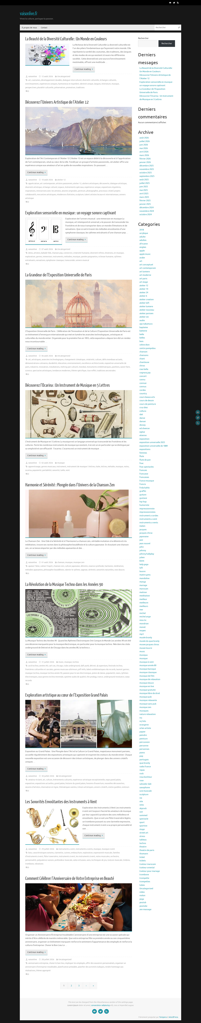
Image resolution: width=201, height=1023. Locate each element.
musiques (143, 711)
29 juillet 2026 (48, 849)
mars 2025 (144, 197)
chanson (60, 562)
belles (142, 338)
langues (97, 84)
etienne (143, 435)
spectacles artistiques (42, 370)
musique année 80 (147, 665)
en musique (119, 253)
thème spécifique (78, 370)
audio (142, 320)
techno (76, 662)
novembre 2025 (146, 169)
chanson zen (58, 566)
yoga (141, 899)
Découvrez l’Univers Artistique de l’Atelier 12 (57, 102)
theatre (142, 846)
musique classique (148, 672)
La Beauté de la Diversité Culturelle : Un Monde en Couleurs (66, 38)
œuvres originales (69, 191)
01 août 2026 (47, 562)
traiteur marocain (147, 864)
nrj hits (142, 721)
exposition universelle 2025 (152, 442)
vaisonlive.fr (28, 13)
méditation (118, 566)
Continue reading (83, 69)
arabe (142, 257)
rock (141, 773)
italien (142, 526)
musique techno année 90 (51, 673)
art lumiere (144, 271)
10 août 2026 (47, 180)
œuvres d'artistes (32, 787)
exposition (29, 783)
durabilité (53, 363)
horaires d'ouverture (95, 783)
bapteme (143, 327)
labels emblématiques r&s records (100, 669)
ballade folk (46, 253)
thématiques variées (68, 787)
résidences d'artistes (66, 194)
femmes (143, 453)
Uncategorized (63, 76)
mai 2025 (143, 190)
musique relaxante (148, 700)
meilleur (143, 599)
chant (142, 358)
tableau (143, 839)
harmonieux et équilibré (68, 84)
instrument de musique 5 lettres (81, 466)
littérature (106, 84)
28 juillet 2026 (48, 959)
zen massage (145, 909)
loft (141, 568)
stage (142, 829)
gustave (143, 498)
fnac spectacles (146, 467)
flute (141, 456)
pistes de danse (98, 673)
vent (68, 470)
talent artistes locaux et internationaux (101, 194)
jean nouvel (144, 543)
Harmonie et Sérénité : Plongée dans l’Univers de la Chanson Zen (70, 485)
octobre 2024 (145, 214)
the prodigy (92, 677)
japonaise (143, 536)
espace (61, 187)
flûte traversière (51, 856)
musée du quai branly (149, 641)
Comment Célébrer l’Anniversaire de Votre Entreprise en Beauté (69, 878)
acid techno (33, 666)
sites (141, 805)
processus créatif (106, 191)
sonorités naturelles (105, 570)
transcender (70, 260)
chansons (143, 355)
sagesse (84, 570)
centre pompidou (147, 348)
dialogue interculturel (72, 80)
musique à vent (108, 849)
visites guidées (114, 787)
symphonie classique (55, 260)
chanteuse (144, 362)
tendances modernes (61, 370)
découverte (104, 183)
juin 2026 (143, 145)
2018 (141, 230)
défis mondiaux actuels (112, 359)
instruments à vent (67, 856)
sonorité (56, 470)
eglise (142, 432)
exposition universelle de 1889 (153, 446)
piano (142, 752)
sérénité (92, 570)
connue (142, 383)
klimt (141, 561)
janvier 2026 (145, 162)
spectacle (143, 819)
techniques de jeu (99, 860)
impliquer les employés (75, 963)
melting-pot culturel (69, 367)
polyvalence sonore (45, 860)
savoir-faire (125, 367)
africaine (143, 243)
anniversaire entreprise (38, 963)
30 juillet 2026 (48, 776)
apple (142, 250)
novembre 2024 (146, 211)
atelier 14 (143, 289)
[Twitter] (174, 3)
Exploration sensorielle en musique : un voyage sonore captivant (70, 213)
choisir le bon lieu (56, 963)
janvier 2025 (145, 204)
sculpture (79, 194)
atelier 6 (143, 296)
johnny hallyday (146, 554)
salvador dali (145, 784)
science (28, 370)
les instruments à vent (85, 856)
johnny (142, 550)
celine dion (144, 345)
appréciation (33, 183)
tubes (142, 885)
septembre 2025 (146, 176)
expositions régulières (111, 187)
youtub (142, 902)
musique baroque (147, 669)
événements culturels (62, 780)
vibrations (39, 864)
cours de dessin (146, 400)
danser (142, 421)
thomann (143, 853)
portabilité (47, 470)
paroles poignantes (89, 256)
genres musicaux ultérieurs (65, 669)
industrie (34, 367)
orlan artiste (145, 728)
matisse (143, 592)
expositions (144, 449)
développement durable (51, 80)
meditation (144, 595)
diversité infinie (97, 253)
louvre (142, 571)
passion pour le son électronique (77, 673)
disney (142, 425)
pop (141, 756)
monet (142, 627)
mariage (143, 585)
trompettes (144, 881)
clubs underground (72, 666)
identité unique (86, 84)
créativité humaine (81, 253)
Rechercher (143, 38)
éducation (62, 363)
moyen (142, 630)
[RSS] (178, 3)
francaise (143, 474)
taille (62, 470)
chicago (59, 666)
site (141, 801)
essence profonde (96, 566)
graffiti (142, 491)
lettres (104, 466)
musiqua (143, 655)
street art (143, 832)
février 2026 (145, 158)
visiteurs (125, 787)
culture (98, 359)
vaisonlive (32, 76)
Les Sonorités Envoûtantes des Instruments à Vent (61, 801)
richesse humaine (105, 256)
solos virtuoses (79, 860)
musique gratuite (147, 690)
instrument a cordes (148, 515)
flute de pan (145, 460)
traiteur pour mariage (149, 871)
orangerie (144, 725)
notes (126, 466)
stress (142, 836)
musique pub (145, 697)
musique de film (146, 676)
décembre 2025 (146, 165)
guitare (142, 494)
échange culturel (50, 187)
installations (54, 367)
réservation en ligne (49, 787)
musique (115, 84)
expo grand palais (113, 780)
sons (89, 860)
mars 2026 (144, 155)
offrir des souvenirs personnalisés (100, 963)
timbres (126, 860)
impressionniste (147, 508)
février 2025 (145, 200)
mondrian (144, 623)
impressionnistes (147, 512)
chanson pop (57, 253)
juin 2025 (143, 186)
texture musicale (115, 860)
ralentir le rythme (72, 570)
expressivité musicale (103, 853)
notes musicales (103, 856)
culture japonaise (72, 566)
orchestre (114, 856)
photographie (92, 191)
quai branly (144, 763)
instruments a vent (67, 849)
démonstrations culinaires (36, 363)
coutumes (36, 80)
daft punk (85, 666)
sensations (40, 260)
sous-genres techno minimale (50, 677)
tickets (142, 860)
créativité (90, 359)
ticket (142, 857)
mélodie (111, 466)
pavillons (116, 367)
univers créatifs (100, 787)
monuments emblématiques (99, 367)
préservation (59, 87)
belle (141, 334)
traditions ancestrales (106, 370)
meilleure (143, 602)
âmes (30, 253)
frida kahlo (144, 487)
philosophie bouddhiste (54, 570)
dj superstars (102, 666)
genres (39, 256)
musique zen (78, 562)
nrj (140, 718)
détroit (93, 666)
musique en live (146, 686)
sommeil (143, 815)
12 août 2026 (47, 76)
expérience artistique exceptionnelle (89, 780)
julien (142, 557)
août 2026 (144, 138)
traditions (80, 87)
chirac (142, 365)
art (29, 80)
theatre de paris (146, 850)
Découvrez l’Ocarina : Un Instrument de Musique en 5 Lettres (67, 385)
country (143, 393)
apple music (145, 254)
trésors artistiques (85, 787)
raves (118, 673)
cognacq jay (144, 372)
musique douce (146, 683)
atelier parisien (146, 313)
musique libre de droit (149, 693)
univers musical (82, 260)
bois (30, 853)
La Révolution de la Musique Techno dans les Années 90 (64, 584)
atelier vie (144, 317)
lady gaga (143, 564)
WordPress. (173, 1017)
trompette (144, 878)
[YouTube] (170, 3)
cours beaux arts (147, 397)
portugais (144, 759)
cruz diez (143, 407)
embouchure (76, 853)
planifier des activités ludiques (91, 967)
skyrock (143, 808)
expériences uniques (48, 84)
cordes (142, 390)
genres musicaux (48, 466)
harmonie (109, 566)
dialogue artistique (118, 183)
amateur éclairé (35, 780)
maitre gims (145, 575)
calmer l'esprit (46, 566)
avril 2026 (143, 151)
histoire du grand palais (75, 783)
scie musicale (145, 791)
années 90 (43, 666)
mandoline (144, 578)
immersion (47, 256)
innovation (43, 367)
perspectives (30, 87)
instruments (58, 256)
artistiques (36, 359)
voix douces (119, 570)
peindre (143, 735)
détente (84, 566)
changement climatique (74, 359)
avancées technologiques (53, 359)
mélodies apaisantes (34, 570)
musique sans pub (147, 704)
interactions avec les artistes (48, 191)
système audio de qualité (75, 677)
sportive (143, 826)
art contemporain (47, 183)
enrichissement (32, 84)
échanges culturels (108, 80)
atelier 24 (143, 292)
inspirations (30, 191)
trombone (29, 864)
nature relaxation (147, 714)
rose (141, 780)
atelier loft (144, 303)
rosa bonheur (145, 777)
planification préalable (67, 967)
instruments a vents (84, 849)
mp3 (141, 634)
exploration (30, 256)
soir (141, 812)
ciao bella (143, 369)
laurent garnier (122, 669)
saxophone (144, 787)
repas (142, 770)
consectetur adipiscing (100, 1005)
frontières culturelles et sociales (39, 669)
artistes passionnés (64, 183)
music (61, 662)
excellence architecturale (93, 363)
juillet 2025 (144, 183)
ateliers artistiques (90, 183)
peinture (81, 191)
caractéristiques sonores (43, 853)
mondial (82, 367)
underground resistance (114, 677)
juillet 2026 (144, 141)
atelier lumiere (146, 306)
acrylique (143, 233)
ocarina (28, 470)
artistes (37, 253)
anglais (142, 247)
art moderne (145, 275)
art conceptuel (146, 264)
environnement (74, 363)
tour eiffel (91, 370)
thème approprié (43, 970)
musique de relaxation (149, 679)
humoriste (144, 505)
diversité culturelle (90, 80)
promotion (70, 87)
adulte (142, 237)
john (141, 547)
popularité (36, 470)
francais (143, 470)
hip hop (143, 501)
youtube (143, 906)
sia (140, 798)
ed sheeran (144, 428)
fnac (141, 463)
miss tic (142, 620)
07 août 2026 (47, 249)
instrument (61, 466)
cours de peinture (147, 404)
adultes (142, 240)
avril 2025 (143, 193)
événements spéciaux (74, 187)
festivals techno (115, 666)
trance (100, 677)
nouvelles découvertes (114, 783)
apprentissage (34, 466)
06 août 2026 (47, 356)
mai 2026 (143, 148)
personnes (144, 749)
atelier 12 (61, 180)
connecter (67, 253)
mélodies (68, 256)
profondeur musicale (63, 860)
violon (142, 895)
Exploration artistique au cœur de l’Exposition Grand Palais (66, 695)
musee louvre (145, 648)
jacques (143, 529)
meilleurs (143, 606)
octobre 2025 (145, 172)
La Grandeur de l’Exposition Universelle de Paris (58, 275)
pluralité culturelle (45, 87)
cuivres (67, 853)
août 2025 (144, 179)
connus (142, 386)
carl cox (52, 666)
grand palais (59, 783)
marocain (143, 589)
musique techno (32, 673)
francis (142, 484)
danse (142, 418)
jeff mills (82, 669)
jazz (141, 540)
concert (143, 376)
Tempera (163, 1017)
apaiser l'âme (34, 566)
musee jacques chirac (149, 644)
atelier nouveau (146, 310)
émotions (109, 253)
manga (142, 582)
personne (143, 745)
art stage (143, 282)
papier (142, 731)
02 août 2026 (47, 463)
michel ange (145, 616)
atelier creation (146, 299)
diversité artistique (33, 187)
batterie (143, 331)
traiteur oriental (147, 867)
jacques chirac (146, 533)
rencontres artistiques (46, 194)
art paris (143, 278)
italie (98, 466)
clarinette (59, 853)
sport (142, 822)
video (142, 892)
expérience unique (93, 187)
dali (141, 414)
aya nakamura (145, 324)
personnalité (30, 860)
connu (142, 379)
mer (141, 609)
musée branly (145, 637)
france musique (146, 481)
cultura (142, 411)
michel (142, 613)
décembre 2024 (146, 207)
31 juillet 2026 (48, 662)
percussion (144, 742)
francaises (144, 477)
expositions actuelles (44, 783)
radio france (145, 766)
